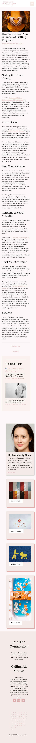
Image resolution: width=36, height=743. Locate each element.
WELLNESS (15, 622)
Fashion (21, 719)
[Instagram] (18, 700)
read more (11, 472)
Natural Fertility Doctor (15, 131)
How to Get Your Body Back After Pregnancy (15, 375)
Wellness (14, 378)
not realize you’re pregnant (20, 238)
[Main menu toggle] (32, 4)
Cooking (19, 719)
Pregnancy (5, 43)
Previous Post (16, 346)
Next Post (16, 351)
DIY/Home (17, 719)
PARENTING (15, 564)
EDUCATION (15, 501)
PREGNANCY (16, 531)
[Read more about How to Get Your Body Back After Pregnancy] (15, 370)
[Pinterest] (23, 700)
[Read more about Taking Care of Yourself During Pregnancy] (15, 390)
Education (11, 721)
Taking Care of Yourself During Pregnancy (15, 401)
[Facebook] (14, 700)
